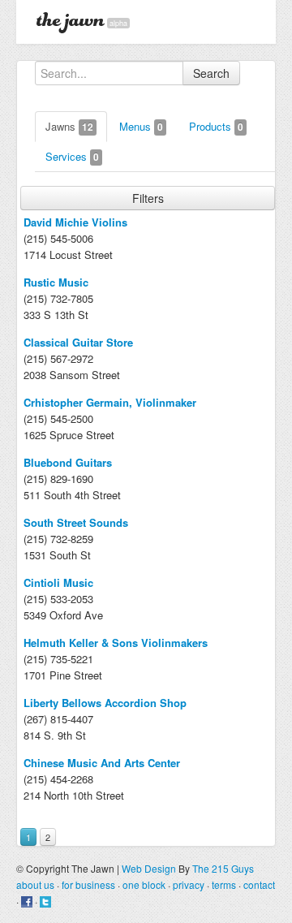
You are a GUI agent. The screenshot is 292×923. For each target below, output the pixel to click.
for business (88, 884)
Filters (148, 198)
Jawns (69, 126)
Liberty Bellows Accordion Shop (105, 702)
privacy (188, 884)
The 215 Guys (223, 868)
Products (216, 126)
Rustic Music (56, 282)
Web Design (149, 868)
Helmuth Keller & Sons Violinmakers (116, 642)
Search (211, 73)
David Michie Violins (75, 222)
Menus (141, 126)
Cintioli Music (58, 582)
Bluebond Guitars (68, 462)
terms (224, 884)
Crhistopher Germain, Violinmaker (110, 402)
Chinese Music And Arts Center (102, 762)
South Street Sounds (76, 522)
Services (72, 156)
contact (259, 884)
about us (35, 884)
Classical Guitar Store (78, 342)
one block (143, 884)
